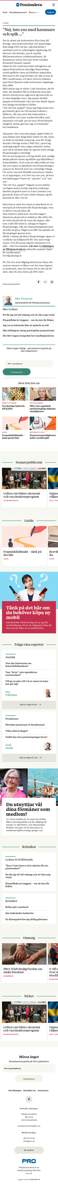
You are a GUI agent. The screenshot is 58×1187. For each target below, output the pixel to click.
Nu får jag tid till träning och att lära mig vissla (29, 314)
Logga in (50, 12)
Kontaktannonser (18, 12)
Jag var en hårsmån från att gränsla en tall (26, 325)
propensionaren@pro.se (29, 1125)
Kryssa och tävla (37, 12)
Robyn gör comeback (16, 906)
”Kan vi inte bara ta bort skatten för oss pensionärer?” (26, 867)
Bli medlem (29, 1150)
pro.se (29, 1173)
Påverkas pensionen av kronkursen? (25, 724)
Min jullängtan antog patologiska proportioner (28, 330)
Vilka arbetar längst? (16, 730)
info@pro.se (29, 1141)
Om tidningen (15, 1090)
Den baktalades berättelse (19, 913)
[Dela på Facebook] (38, 282)
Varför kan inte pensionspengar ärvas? (26, 737)
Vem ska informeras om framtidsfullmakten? (18, 664)
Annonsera (43, 1090)
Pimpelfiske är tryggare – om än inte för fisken (28, 320)
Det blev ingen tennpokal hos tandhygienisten (28, 335)
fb (29, 1099)
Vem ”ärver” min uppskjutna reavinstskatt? (21, 673)
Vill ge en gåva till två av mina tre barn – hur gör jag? (27, 682)
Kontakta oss (29, 1090)
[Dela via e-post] (45, 282)
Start (5, 12)
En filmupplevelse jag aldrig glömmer (26, 919)
